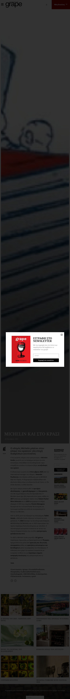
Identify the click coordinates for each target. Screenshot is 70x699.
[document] (35, 349)
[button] (61, 334)
